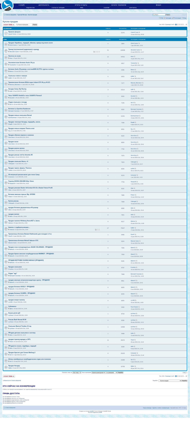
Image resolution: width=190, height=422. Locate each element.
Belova (11, 71)
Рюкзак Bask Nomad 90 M (17, 319)
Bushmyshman (12, 117)
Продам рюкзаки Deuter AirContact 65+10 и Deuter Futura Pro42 (30, 188)
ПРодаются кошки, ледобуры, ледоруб (22, 346)
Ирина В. (11, 249)
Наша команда (147, 407)
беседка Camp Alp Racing (17, 89)
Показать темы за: (67, 372)
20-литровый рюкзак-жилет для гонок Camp (23, 174)
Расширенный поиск (176, 14)
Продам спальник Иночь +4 (18, 161)
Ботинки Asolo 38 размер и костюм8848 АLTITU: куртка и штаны (31, 69)
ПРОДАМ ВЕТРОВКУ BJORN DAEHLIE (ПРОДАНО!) (26, 260)
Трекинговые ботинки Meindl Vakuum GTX (23, 240)
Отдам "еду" (12, 273)
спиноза (11, 229)
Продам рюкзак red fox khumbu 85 (20, 155)
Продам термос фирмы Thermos (20, 168)
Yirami (11, 341)
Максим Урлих (12, 242)
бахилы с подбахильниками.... (19, 227)
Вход (184, 18)
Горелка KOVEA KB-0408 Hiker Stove (21, 181)
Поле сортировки (87, 372)
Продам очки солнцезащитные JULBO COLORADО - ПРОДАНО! (30, 247)
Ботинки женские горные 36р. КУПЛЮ (21, 194)
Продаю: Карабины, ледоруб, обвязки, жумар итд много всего (30, 43)
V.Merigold (11, 163)
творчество (30, 7)
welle (10, 91)
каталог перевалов (118, 5)
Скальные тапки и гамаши (17, 76)
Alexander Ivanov (14, 51)
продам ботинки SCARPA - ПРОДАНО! (21, 293)
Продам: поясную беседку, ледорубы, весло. (24, 122)
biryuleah (11, 97)
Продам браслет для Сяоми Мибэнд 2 (21, 352)
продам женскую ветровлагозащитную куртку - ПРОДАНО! (29, 280)
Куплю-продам (32, 14)
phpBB (91, 411)
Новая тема (6, 24)
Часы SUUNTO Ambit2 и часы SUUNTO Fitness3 (25, 95)
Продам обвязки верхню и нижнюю (21, 135)
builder (10, 78)
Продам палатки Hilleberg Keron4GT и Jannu (24, 221)
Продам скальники (15, 267)
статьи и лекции (58, 7)
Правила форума (14, 32)
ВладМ (10, 124)
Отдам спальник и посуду (17, 102)
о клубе (22, 5)
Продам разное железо (16, 148)
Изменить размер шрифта (184, 15)
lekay (10, 58)
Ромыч (10, 196)
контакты (133, 7)
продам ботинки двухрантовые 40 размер (23, 207)
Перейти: (155, 380)
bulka (132, 333)
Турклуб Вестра (22, 14)
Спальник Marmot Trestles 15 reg (19, 326)
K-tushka (10, 269)
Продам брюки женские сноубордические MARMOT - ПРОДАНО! (31, 253)
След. (184, 372)
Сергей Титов (12, 34)
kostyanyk (11, 176)
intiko (9, 209)
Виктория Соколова (13, 111)
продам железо (13, 214)
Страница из (169, 24)
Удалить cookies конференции (160, 407)
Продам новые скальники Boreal (20, 115)
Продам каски (13, 141)
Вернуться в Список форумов (12, 380)
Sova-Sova (11, 137)
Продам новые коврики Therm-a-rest (21, 128)
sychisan (10, 315)
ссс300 (10, 302)
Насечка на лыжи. (14, 56)
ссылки (106, 7)
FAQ (162, 18)
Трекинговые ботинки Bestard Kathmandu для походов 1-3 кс (30, 234)
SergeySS (12, 183)
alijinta (11, 308)
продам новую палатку (16, 300)
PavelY (10, 236)
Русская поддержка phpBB (95, 412)
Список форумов (11, 14)
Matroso (10, 223)
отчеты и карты (81, 5)
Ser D (11, 104)
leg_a (9, 130)
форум (158, 5)
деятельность (44, 5)
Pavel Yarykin (134, 307)
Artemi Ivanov (13, 45)
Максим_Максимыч (14, 84)
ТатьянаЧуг (12, 64)
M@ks (10, 368)
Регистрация (177, 18)
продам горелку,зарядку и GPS (19, 339)
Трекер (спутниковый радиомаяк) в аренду (23, 49)
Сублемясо (12, 306)
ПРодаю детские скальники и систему (21, 333)
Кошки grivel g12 (14, 313)
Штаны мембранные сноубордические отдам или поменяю (29, 359)
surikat (10, 170)
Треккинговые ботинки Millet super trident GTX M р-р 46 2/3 (29, 82)
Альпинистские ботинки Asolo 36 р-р (21, 62)
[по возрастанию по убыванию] (114, 372)
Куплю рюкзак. (13, 201)
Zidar (9, 190)
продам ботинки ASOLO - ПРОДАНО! (21, 286)
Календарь (169, 18)
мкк (81, 7)
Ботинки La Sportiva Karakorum (19, 109)
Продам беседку (14, 366)
